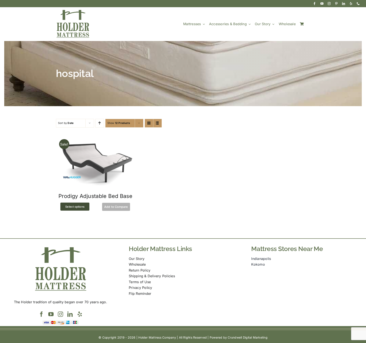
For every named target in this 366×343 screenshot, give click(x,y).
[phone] (358, 3)
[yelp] (350, 3)
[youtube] (321, 3)
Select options (75, 206)
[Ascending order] (100, 123)
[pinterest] (336, 3)
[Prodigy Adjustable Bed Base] (95, 138)
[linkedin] (343, 3)
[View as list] (157, 123)
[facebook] (314, 3)
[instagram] (329, 3)
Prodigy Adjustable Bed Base (95, 196)
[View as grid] (149, 123)
